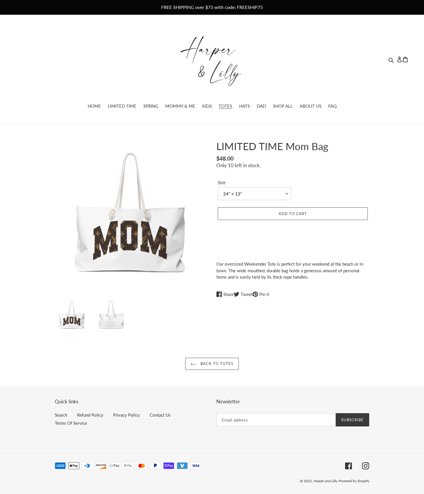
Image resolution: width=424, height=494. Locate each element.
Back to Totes (216, 363)
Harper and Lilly (325, 481)
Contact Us (160, 414)
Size (222, 182)
